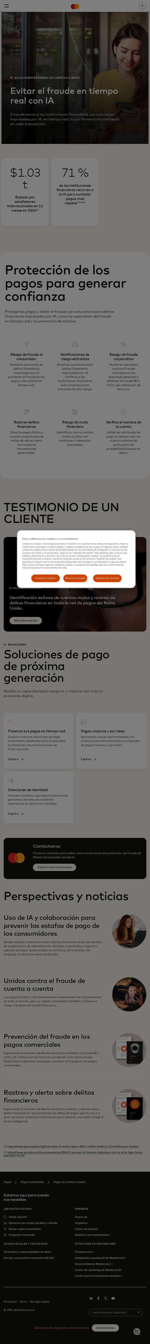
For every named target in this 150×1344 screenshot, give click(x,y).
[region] (76, 559)
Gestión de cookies (107, 578)
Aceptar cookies (45, 578)
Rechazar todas (75, 578)
